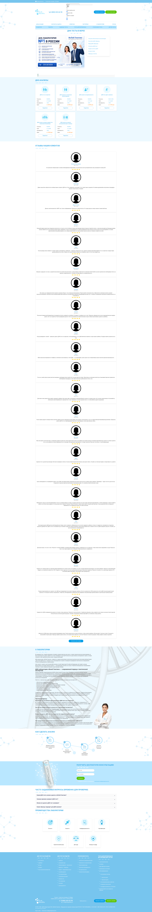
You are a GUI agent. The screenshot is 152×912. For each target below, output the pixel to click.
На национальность (83, 869)
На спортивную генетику (105, 874)
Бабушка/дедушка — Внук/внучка (65, 865)
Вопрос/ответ (91, 51)
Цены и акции (39, 24)
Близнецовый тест (62, 885)
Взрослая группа (105, 879)
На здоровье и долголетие (106, 884)
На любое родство (62, 871)
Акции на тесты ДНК (93, 48)
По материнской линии (63, 876)
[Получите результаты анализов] (99, 740)
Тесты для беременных (80, 27)
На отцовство (41, 860)
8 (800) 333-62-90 (56, 12)
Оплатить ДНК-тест (92, 46)
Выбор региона (40, 1)
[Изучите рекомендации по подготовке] (67, 745)
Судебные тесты (63, 27)
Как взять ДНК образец (94, 41)
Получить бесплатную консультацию (97, 38)
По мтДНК (61, 883)
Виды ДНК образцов (93, 43)
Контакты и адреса (56, 24)
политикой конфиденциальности (101, 781)
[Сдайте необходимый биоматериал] (85, 747)
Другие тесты (112, 27)
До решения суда (62, 862)
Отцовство (39, 27)
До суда (39, 865)
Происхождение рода (83, 865)
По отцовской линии (63, 874)
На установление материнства (44, 869)
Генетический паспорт (103, 861)
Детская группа (105, 877)
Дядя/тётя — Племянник (63, 867)
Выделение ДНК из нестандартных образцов (106, 889)
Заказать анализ (111, 900)
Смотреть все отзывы (76, 641)
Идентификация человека (104, 866)
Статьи (114, 24)
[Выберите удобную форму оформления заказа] (50, 740)
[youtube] (36, 1)
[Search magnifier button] (68, 6)
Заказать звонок (99, 12)
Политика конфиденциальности (49, 910)
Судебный (40, 862)
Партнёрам (85, 24)
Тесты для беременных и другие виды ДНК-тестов (105, 856)
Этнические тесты (97, 27)
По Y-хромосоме (62, 881)
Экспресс (40, 867)
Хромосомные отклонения (104, 868)
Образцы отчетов (92, 53)
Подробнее (45, 108)
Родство (50, 27)
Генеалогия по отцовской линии (85, 862)
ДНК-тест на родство (63, 856)
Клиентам (72, 24)
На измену (101, 864)
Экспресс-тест (61, 878)
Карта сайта (38, 910)
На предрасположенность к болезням (108, 886)
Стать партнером (111, 12)
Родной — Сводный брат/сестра (65, 869)
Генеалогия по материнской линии (85, 860)
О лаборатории (100, 24)
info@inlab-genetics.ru (68, 902)
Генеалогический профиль (84, 871)
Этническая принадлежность (84, 867)
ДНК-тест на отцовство (43, 856)
